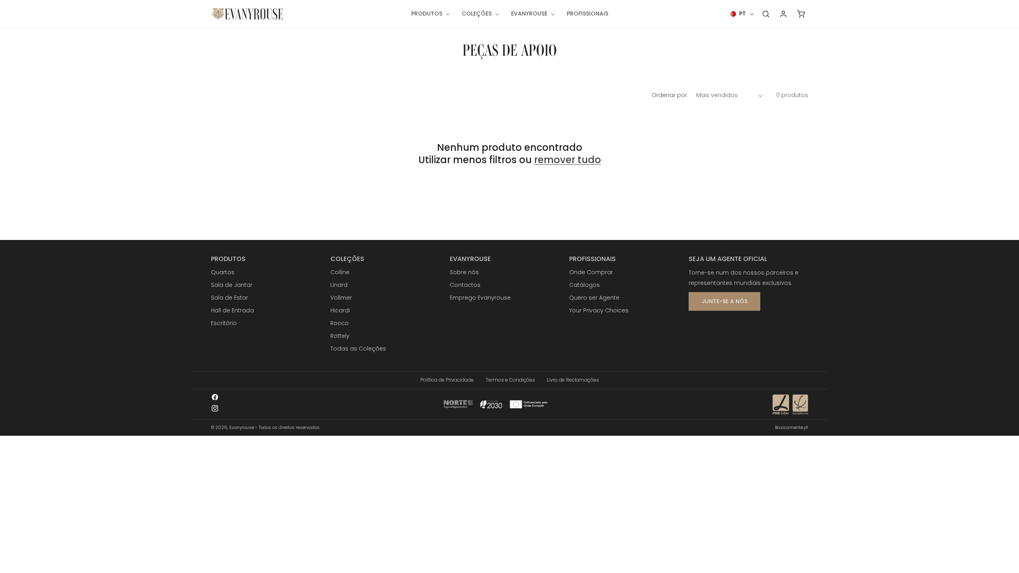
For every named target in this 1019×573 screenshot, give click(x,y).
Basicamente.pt (791, 427)
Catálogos (584, 285)
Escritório (224, 323)
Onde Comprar (591, 272)
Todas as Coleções (358, 349)
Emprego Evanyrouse (480, 298)
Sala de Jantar (231, 285)
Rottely (339, 336)
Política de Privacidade (447, 379)
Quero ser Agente (594, 298)
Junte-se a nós (725, 301)
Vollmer (341, 298)
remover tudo (567, 160)
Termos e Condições (510, 379)
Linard (338, 285)
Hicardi (340, 310)
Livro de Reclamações (573, 379)
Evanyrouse (241, 427)
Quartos (222, 272)
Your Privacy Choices (599, 310)
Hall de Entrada (232, 310)
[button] (429, 13)
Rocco (339, 323)
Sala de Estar (229, 298)
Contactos (465, 285)
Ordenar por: (670, 95)
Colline (339, 272)
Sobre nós (464, 272)
